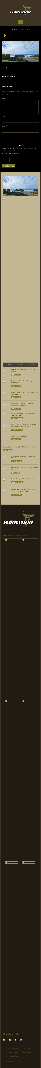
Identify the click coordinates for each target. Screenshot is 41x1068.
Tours (24, 1049)
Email (4, 126)
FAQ (16, 1052)
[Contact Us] (23, 1041)
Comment (6, 98)
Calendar (9, 1052)
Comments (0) (26, 30)
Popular (20, 364)
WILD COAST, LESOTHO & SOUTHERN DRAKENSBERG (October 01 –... (23, 425)
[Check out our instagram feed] (17, 1041)
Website (4, 136)
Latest (9, 364)
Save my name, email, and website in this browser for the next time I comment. (19, 149)
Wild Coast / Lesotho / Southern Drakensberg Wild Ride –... (22, 404)
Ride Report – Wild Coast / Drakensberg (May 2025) (24, 468)
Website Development (27, 1062)
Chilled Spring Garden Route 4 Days (23, 479)
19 (3, 35)
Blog (29, 1049)
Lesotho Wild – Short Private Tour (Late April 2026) (24, 393)
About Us (16, 1049)
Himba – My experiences (19, 436)
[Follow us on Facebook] (5, 1041)
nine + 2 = (5, 160)
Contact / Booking (26, 1052)
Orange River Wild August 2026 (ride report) (23, 370)
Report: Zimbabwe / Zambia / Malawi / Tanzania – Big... (24, 414)
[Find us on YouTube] (11, 1041)
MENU (20, 22)
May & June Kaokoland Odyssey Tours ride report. (23, 382)
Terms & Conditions (12, 1056)
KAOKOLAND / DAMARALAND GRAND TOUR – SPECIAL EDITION (23, 491)
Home (8, 1049)
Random (32, 364)
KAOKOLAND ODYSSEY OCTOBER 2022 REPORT (23, 457)
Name (4, 116)
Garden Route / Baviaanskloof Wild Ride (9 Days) (19, 447)
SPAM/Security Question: (11, 154)
